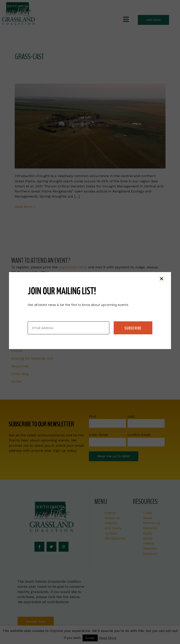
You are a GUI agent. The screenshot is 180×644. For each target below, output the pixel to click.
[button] (161, 278)
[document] (90, 322)
